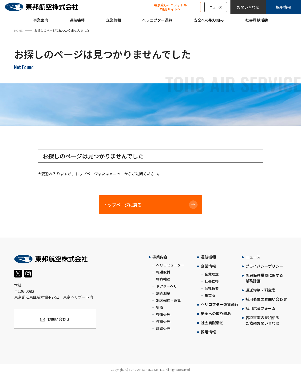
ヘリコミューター (170, 264)
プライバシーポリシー (264, 266)
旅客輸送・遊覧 (168, 300)
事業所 (210, 295)
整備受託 (163, 314)
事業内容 (159, 257)
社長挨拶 (212, 281)
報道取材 (163, 272)
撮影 (159, 307)
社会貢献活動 (212, 322)
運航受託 (163, 321)
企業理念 (212, 274)
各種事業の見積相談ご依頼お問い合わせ (262, 320)
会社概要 (212, 288)
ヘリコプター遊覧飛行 (219, 304)
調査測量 (163, 293)
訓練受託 (163, 328)
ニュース (215, 7)
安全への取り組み (216, 313)
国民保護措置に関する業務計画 (264, 278)
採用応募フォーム (261, 308)
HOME (18, 30)
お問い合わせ (248, 7)
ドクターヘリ (166, 286)
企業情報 (208, 266)
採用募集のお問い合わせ (266, 299)
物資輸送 (163, 279)
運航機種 (208, 257)
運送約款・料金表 (261, 290)
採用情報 (283, 7)
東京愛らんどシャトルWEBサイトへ (170, 7)
